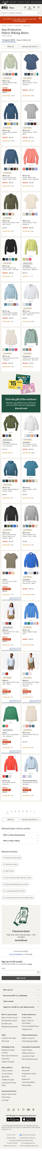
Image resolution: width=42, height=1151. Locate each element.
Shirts (10, 25)
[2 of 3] (10, 620)
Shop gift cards (21, 408)
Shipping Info (27, 1029)
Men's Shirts (10, 871)
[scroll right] (39, 74)
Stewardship (26, 1085)
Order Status (26, 1017)
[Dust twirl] (30, 673)
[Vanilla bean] (13, 573)
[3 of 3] (11, 620)
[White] (24, 304)
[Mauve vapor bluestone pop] (27, 259)
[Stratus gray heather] (33, 481)
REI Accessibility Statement (29, 1145)
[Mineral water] (16, 74)
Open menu (38, 7)
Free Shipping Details (30, 1041)
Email (3, 968)
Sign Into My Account (10, 1017)
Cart (34, 7)
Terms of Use (11, 1135)
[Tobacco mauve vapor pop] (3, 435)
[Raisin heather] (30, 169)
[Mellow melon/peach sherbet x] (30, 349)
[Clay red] (16, 481)
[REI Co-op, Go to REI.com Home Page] (4, 7)
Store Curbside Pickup (30, 1026)
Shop (11, 8)
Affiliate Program (8, 1080)
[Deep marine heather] (14, 123)
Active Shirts (17, 25)
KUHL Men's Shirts (12, 864)
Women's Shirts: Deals (13, 858)
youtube (28, 1109)
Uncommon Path (28, 1056)
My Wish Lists (7, 1023)
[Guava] (10, 573)
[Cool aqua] (27, 304)
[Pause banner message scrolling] (39, 18)
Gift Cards (5, 1041)
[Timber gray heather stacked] (35, 623)
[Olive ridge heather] (13, 481)
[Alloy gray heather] (31, 74)
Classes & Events (28, 1053)
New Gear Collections (10, 1056)
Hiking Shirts (26, 25)
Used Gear (5, 1059)
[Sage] (3, 573)
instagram (8, 1109)
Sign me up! (21, 978)
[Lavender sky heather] (36, 169)
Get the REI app (21, 940)
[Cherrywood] (35, 123)
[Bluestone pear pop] (7, 435)
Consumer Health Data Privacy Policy (21, 1140)
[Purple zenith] (31, 623)
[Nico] (30, 259)
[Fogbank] (27, 776)
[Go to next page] (34, 811)
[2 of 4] (10, 71)
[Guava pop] (7, 726)
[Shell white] (24, 214)
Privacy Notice (11, 1138)
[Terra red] (10, 214)
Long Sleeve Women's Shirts (15, 891)
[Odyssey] (7, 776)
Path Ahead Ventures (30, 1059)
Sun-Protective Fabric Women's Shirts (18, 878)
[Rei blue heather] (14, 526)
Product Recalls (12, 1143)
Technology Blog (28, 1082)
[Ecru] (13, 214)
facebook (18, 1109)
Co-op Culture (7, 1073)
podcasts (33, 1109)
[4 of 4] (12, 71)
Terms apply (30, 405)
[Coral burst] (3, 776)
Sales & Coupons (28, 1038)
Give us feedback (15, 954)
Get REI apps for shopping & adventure (21, 1115)
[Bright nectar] (31, 435)
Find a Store (6, 1097)
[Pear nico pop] (24, 259)
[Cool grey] (31, 573)
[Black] (28, 74)
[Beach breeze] (30, 776)
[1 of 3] (9, 620)
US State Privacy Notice (27, 1138)
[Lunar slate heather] (7, 74)
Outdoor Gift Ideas (9, 1038)
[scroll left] (23, 74)
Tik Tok (13, 1109)
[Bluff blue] (7, 573)
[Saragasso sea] (25, 74)
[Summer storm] (27, 673)
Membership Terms (10, 1145)
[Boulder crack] (24, 673)
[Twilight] (35, 435)
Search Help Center (9, 1094)
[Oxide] (8, 123)
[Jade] (3, 726)
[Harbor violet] (24, 776)
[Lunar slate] (30, 304)
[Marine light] (28, 435)
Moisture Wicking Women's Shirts (17, 884)
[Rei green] (28, 623)
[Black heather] (10, 74)
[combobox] (21, 12)
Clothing (4, 25)
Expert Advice (27, 1050)
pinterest (23, 1109)
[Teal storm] (13, 259)
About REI (25, 1070)
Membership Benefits (10, 1027)
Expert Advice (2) (24, 40)
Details (30, 964)
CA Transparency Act (28, 1143)
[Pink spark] (16, 349)
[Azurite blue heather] (8, 304)
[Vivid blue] (25, 573)
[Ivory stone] (35, 74)
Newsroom (26, 1079)
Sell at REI (5, 1077)
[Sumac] (7, 673)
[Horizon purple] (13, 349)
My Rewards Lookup (9, 1020)
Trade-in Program (8, 1062)
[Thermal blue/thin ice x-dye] (24, 349)
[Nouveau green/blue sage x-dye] (27, 349)
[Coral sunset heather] (13, 74)
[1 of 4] (9, 71)
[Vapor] (3, 623)
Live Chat (5, 1100)
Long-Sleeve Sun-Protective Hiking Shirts (19, 897)
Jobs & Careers (7, 1070)
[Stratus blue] (7, 214)
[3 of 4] (11, 71)
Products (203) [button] (8, 40)
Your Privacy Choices (28, 1135)
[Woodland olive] (16, 259)
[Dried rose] (7, 623)
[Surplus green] (10, 435)
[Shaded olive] (3, 214)
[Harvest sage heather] (3, 74)
